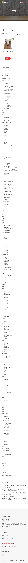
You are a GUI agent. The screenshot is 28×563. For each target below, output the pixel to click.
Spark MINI (6, 227)
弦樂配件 (6, 400)
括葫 (5, 363)
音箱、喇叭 (6, 173)
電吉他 (5, 237)
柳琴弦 (7, 304)
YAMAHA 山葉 (5, 254)
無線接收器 (6, 326)
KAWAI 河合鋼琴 (5, 250)
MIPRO (3, 114)
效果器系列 (6, 433)
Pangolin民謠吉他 (7, 191)
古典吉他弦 (6, 347)
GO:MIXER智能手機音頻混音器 (10, 170)
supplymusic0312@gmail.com (10, 546)
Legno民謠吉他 (7, 195)
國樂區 (3, 288)
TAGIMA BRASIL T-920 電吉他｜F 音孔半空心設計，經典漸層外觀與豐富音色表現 (14, 493)
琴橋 (6, 405)
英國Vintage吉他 (7, 184)
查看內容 (7, 58)
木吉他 (5, 235)
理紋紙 (7, 387)
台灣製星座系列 (7, 108)
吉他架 (5, 128)
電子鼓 (5, 158)
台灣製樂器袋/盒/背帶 (6, 420)
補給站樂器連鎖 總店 (9, 555)
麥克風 (3, 351)
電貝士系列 (6, 429)
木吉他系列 (6, 426)
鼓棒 (5, 328)
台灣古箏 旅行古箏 (8, 296)
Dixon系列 (4, 210)
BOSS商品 (4, 311)
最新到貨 (3, 456)
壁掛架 (5, 142)
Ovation (5, 150)
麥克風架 (6, 129)
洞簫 (5, 291)
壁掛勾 (5, 137)
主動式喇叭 (6, 260)
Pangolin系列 (7, 87)
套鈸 (5, 331)
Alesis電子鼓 (6, 282)
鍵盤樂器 (6, 264)
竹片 (6, 395)
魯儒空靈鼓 (4, 463)
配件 (5, 135)
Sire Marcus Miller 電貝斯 (7, 145)
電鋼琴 (5, 266)
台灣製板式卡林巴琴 (8, 92)
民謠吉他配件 (4, 248)
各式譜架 (6, 441)
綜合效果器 (6, 316)
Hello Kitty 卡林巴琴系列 (9, 86)
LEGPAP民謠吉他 (7, 180)
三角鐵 (5, 368)
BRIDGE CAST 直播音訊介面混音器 (11, 167)
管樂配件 (6, 379)
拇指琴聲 (6, 83)
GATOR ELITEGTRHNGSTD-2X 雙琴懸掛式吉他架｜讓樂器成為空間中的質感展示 (14, 499)
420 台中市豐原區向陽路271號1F (10, 543)
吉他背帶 (6, 424)
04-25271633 (6, 541)
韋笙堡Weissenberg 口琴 (9, 365)
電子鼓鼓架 (8, 163)
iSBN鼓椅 (6, 338)
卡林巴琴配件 (7, 96)
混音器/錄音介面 (7, 267)
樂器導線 (6, 416)
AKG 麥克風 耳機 (5, 201)
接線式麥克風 (7, 118)
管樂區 (3, 376)
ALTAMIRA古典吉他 (6, 230)
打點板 (5, 332)
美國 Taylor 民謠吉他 (6, 78)
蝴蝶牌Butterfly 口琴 (8, 367)
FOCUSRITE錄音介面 (6, 275)
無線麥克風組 (7, 120)
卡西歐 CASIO (5, 252)
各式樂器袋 (6, 434)
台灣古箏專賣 (4, 110)
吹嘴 (6, 391)
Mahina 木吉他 (7, 187)
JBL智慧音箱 (4, 353)
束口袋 (7, 103)
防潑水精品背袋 (9, 106)
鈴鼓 (5, 374)
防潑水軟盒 (8, 105)
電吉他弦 (6, 344)
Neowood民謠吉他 (8, 182)
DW (2, 212)
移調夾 (3, 409)
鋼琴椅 (5, 336)
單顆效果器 (6, 418)
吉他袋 (5, 315)
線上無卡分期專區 (5, 448)
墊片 (6, 394)
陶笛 (5, 371)
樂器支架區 (4, 436)
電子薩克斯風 (7, 166)
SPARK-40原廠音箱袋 (8, 228)
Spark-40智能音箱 (8, 225)
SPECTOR (4, 240)
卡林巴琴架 (6, 99)
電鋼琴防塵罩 (7, 329)
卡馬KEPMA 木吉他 (8, 192)
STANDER (4, 271)
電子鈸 (7, 161)
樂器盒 (5, 126)
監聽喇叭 (6, 263)
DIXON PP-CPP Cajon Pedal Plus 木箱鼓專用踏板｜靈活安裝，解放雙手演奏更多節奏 (14, 486)
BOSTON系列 (4, 208)
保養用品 (7, 389)
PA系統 (5, 258)
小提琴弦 (6, 349)
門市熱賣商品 (4, 458)
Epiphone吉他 (5, 199)
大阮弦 (7, 303)
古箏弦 (7, 300)
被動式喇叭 (6, 261)
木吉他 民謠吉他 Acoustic (7, 177)
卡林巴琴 (3, 80)
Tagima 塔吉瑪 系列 (6, 232)
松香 (6, 403)
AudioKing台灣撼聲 (6, 450)
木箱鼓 (3, 216)
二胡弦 (7, 307)
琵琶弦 (7, 306)
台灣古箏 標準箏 (7, 294)
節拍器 (5, 321)
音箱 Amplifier (5, 446)
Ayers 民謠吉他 (7, 190)
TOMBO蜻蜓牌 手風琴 (6, 454)
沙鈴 (5, 370)
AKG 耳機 (6, 204)
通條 (6, 388)
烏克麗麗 (3, 286)
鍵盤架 (5, 134)
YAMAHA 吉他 (7, 185)
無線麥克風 (6, 117)
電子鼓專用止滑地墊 (8, 335)
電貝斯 (5, 243)
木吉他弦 (6, 343)
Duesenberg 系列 (5, 246)
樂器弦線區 (4, 340)
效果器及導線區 (5, 413)
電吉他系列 (6, 427)
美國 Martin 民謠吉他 (8, 181)
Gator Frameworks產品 (6, 122)
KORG (3, 273)
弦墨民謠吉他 (7, 197)
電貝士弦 (6, 346)
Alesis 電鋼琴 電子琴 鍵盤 (9, 281)
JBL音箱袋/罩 (7, 356)
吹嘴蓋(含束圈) (9, 392)
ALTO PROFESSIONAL (6, 269)
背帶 (5, 143)
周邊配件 (6, 174)
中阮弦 (7, 302)
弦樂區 (3, 397)
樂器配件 (3, 323)
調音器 (3, 411)
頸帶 (6, 384)
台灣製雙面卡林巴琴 (8, 93)
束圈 (6, 382)
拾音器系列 (4, 452)
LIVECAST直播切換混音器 (9, 169)
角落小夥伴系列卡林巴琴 (9, 84)
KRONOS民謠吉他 (8, 194)
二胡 (5, 293)
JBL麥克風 (6, 357)
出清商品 (3, 461)
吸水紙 (7, 385)
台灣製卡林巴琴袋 (7, 100)
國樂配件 (6, 297)
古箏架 (5, 440)
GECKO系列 (6, 97)
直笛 (5, 373)
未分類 (3, 465)
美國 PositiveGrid (5, 222)
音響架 (5, 132)
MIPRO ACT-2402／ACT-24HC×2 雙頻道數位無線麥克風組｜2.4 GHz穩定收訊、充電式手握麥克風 (13, 490)
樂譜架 (5, 131)
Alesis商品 (4, 277)
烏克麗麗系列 (7, 430)
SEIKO (3, 318)
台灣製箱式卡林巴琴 (8, 90)
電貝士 (5, 238)
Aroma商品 (4, 218)
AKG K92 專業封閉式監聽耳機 (8, 496)
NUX (3, 214)
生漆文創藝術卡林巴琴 (8, 89)
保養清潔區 (4, 407)
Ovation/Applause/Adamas (7, 147)
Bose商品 (4, 309)
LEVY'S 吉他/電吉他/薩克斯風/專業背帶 (10, 139)
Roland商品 (4, 152)
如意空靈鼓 (4, 112)
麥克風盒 (6, 125)
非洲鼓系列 (4, 220)
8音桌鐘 (5, 364)
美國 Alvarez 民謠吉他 (8, 188)
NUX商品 (4, 284)
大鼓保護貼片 (7, 333)
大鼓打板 (7, 164)
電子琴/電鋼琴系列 (8, 423)
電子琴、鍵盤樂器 (7, 157)
